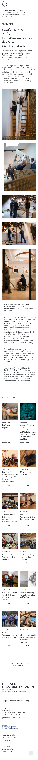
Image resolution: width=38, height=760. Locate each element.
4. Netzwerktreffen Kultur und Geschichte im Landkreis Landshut (9, 518)
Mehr (10, 442)
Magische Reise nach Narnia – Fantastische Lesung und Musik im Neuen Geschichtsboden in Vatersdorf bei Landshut (28, 432)
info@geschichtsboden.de (13, 715)
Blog (21, 10)
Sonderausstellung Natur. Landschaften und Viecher (27, 594)
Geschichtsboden (9, 11)
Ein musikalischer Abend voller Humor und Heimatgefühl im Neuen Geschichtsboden (10, 477)
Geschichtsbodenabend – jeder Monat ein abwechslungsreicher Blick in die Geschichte (28, 637)
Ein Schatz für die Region (8, 426)
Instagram (9, 738)
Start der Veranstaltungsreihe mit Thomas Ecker (9, 635)
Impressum (7, 751)
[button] (31, 753)
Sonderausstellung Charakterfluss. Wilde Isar (27, 557)
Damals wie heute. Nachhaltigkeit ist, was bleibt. (9, 557)
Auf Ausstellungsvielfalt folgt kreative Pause (27, 517)
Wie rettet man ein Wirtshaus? (27, 473)
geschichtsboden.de (11, 718)
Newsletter (6, 746)
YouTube (7, 740)
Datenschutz (7, 749)
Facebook (8, 735)
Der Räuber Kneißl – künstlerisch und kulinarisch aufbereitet (10, 596)
